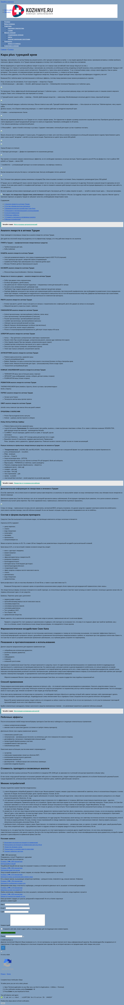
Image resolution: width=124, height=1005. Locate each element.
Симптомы (8, 26)
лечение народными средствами (19, 39)
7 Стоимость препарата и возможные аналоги (19, 217)
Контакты (7, 12)
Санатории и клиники (11, 46)
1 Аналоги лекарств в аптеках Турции (17, 204)
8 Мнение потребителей (12, 219)
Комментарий (5, 925)
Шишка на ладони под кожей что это (13, 896)
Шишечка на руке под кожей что (11, 890)
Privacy (3, 974)
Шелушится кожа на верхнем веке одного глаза (17, 877)
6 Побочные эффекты (11, 215)
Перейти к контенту (7, 2)
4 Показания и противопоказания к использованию (21, 210)
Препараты (8, 41)
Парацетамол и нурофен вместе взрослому (19, 849)
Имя (3, 904)
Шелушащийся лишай (8, 863)
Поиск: (3, 936)
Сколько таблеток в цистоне (13, 851)
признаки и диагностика (16, 28)
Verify (2, 1003)
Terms (9, 974)
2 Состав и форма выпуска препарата (17, 206)
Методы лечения (10, 32)
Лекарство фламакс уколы (13, 847)
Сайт (2, 912)
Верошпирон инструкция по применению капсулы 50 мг (23, 845)
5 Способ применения (11, 213)
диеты (10, 37)
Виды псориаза (9, 24)
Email (3, 908)
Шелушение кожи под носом (10, 870)
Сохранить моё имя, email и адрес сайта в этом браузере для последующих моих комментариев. (35, 929)
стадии (10, 30)
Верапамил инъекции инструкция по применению (21, 842)
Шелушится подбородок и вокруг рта (13, 883)
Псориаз (7, 22)
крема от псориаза (14, 43)
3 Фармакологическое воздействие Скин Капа (19, 208)
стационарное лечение (15, 35)
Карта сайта (8, 10)
